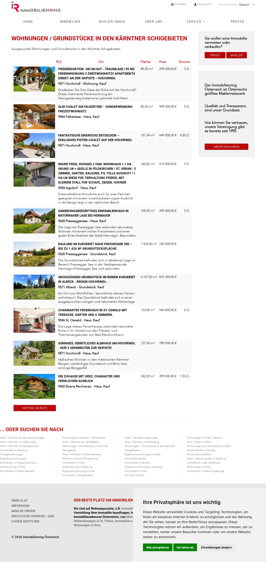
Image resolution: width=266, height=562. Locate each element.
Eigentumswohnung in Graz (78, 471)
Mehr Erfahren (226, 147)
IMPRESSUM (20, 506)
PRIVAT (215, 55)
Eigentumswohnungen (13, 458)
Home (28, 21)
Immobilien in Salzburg (13, 450)
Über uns (154, 21)
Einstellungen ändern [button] (216, 547)
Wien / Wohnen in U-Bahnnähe (18, 442)
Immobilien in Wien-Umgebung (205, 471)
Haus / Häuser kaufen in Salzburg (206, 458)
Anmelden (180, 4)
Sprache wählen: (228, 4)
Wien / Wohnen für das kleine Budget (22, 438)
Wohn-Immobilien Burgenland (80, 458)
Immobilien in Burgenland (77, 475)
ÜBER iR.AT (19, 500)
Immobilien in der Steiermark (204, 463)
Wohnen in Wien (134, 475)
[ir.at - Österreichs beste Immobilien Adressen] (35, 6)
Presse (238, 21)
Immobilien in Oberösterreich (17, 471)
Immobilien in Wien (73, 463)
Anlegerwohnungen (11, 454)
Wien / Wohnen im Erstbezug (142, 442)
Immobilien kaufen (136, 458)
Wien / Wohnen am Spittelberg (80, 442)
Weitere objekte (34, 408)
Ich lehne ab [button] (185, 547)
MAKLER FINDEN (23, 511)
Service (195, 21)
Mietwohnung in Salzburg (77, 467)
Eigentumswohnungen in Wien (143, 454)
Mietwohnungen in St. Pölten (93, 521)
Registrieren (204, 4)
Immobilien (70, 21)
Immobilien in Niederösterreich (18, 463)
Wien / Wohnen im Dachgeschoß (19, 446)
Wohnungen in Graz (199, 467)
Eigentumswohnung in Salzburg (143, 467)
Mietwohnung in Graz (12, 467)
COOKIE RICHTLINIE (25, 521)
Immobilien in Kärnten (137, 463)
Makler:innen (112, 21)
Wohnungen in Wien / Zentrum (205, 438)
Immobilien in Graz (136, 471)
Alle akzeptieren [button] (157, 547)
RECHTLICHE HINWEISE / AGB (32, 516)
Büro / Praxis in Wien (199, 442)
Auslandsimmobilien (199, 454)
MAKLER (236, 55)
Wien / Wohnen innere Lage (141, 438)
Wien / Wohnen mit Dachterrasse (81, 454)
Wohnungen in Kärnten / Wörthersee (83, 438)
